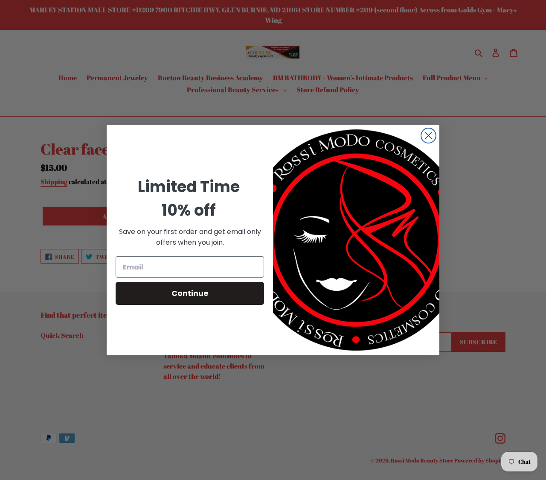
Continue (190, 293)
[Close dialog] (428, 135)
